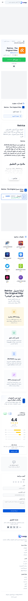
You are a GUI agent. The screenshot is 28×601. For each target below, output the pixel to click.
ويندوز (25, 577)
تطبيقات (25, 548)
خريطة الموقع (24, 570)
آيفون (26, 584)
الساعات (25, 588)
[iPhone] (14, 66)
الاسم (24, 485)
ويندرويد (25, 581)
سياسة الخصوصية (23, 566)
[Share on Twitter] (14, 527)
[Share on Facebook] (17, 527)
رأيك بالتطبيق (22, 499)
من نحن (25, 561)
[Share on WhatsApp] (11, 527)
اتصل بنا (25, 563)
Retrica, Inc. (13, 52)
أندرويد (25, 579)
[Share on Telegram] (8, 527)
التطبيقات (19, 41)
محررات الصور (6, 41)
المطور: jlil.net (14, 597)
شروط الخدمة (24, 568)
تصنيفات (25, 554)
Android (13, 41)
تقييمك (23, 479)
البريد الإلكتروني (21, 492)
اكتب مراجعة (14, 451)
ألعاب (26, 550)
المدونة (25, 552)
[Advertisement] (14, 21)
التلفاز (25, 586)
